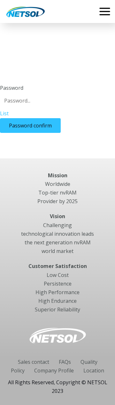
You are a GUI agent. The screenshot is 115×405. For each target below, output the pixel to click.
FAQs (65, 361)
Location (93, 370)
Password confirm (30, 125)
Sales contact (33, 361)
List (4, 113)
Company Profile (54, 370)
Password (11, 87)
